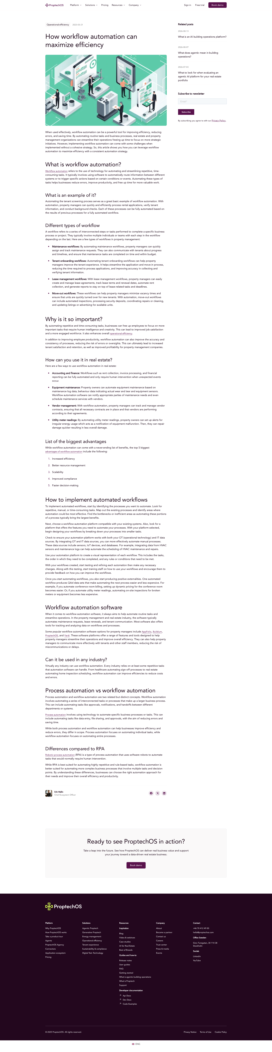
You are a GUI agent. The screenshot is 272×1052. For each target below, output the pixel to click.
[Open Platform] (81, 5)
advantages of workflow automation (63, 451)
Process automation (55, 714)
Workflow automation (56, 171)
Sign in (187, 5)
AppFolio (146, 631)
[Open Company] (140, 5)
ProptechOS (51, 635)
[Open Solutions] (97, 5)
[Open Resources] (124, 5)
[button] (151, 793)
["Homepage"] (54, 5)
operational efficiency (121, 333)
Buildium (157, 631)
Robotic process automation (60, 754)
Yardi (67, 635)
